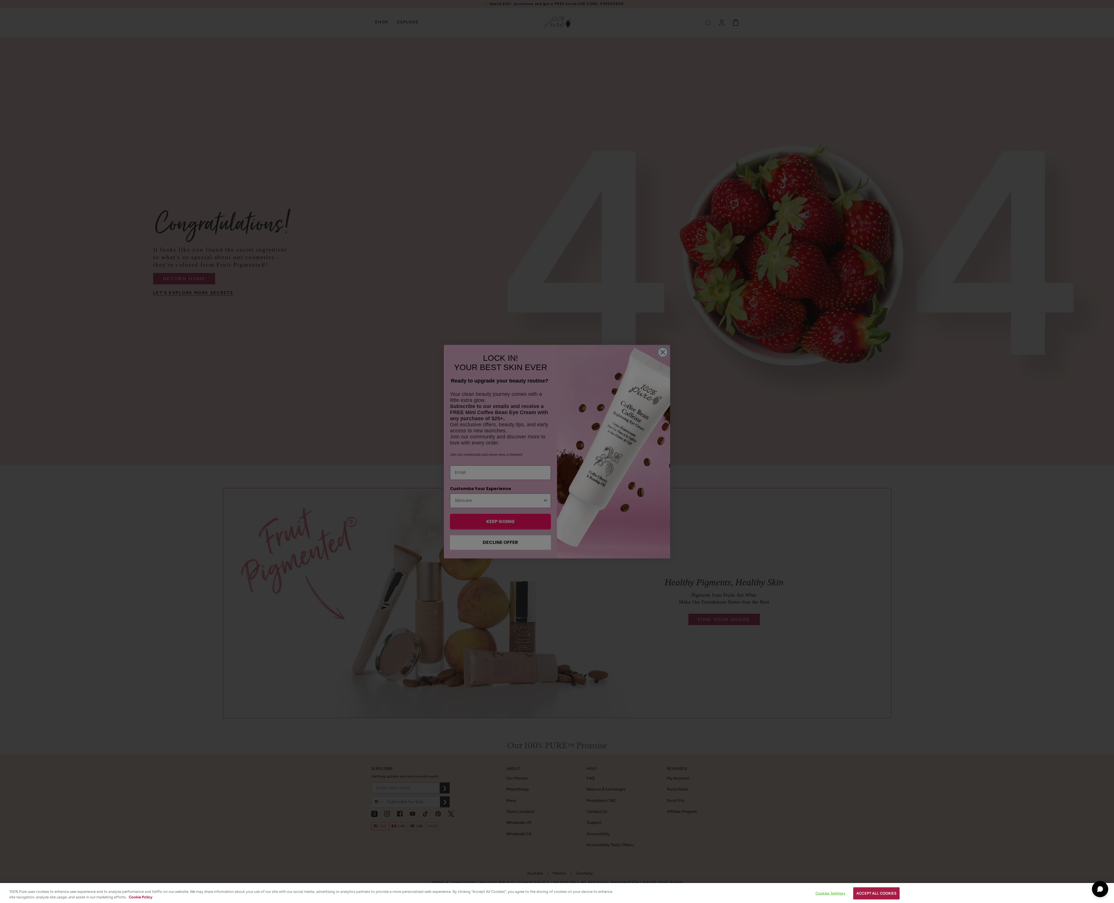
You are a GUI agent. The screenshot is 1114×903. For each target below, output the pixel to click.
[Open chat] (1100, 889)
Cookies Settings (830, 893)
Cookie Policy (140, 897)
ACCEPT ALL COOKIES (876, 893)
